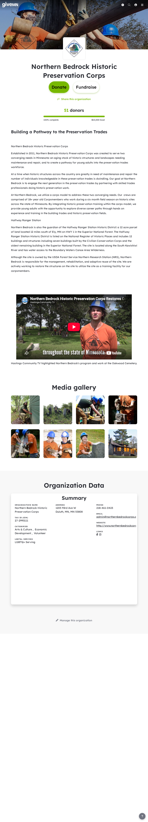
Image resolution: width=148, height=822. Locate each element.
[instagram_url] (100, 534)
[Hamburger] (142, 5)
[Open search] (129, 5)
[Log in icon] (135, 5)
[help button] (142, 816)
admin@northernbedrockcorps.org (117, 516)
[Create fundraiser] (122, 5)
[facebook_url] (97, 534)
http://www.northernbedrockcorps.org (119, 525)
